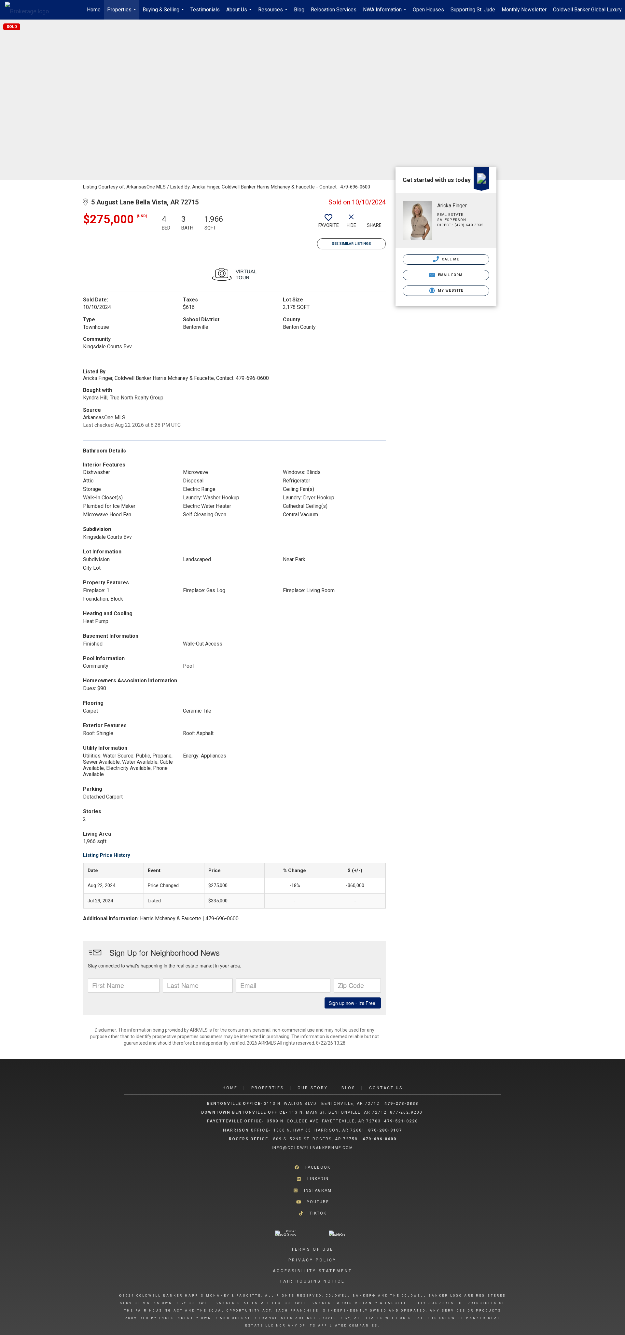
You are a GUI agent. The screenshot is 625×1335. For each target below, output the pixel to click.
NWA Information (385, 13)
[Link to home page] (30, 10)
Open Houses (428, 10)
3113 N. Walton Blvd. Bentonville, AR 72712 (322, 1103)
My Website (450, 290)
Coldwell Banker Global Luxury (587, 10)
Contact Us (386, 1088)
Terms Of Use (312, 1249)
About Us (239, 13)
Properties (122, 13)
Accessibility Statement (312, 1271)
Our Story (313, 1088)
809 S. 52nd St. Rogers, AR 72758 (316, 1139)
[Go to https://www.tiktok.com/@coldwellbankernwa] (312, 1213)
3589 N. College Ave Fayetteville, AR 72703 (324, 1121)
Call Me (449, 259)
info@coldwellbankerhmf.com (312, 1148)
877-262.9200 (407, 1112)
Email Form (449, 275)
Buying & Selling (164, 13)
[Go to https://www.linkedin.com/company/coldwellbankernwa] (312, 1179)
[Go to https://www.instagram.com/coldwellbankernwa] (312, 1190)
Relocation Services (333, 10)
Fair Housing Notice (312, 1281)
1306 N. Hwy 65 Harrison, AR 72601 (319, 1130)
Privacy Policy (312, 1260)
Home (94, 10)
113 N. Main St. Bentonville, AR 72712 (338, 1112)
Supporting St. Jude (473, 10)
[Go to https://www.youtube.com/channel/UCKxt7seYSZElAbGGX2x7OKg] (312, 1202)
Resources (273, 13)
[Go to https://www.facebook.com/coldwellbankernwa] (312, 1167)
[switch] (328, 223)
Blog (299, 10)
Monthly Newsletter (524, 10)
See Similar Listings (351, 244)
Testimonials (205, 10)
